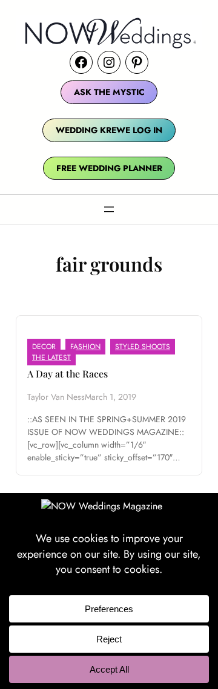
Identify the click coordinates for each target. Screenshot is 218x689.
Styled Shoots (142, 346)
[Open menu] (109, 209)
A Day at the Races (67, 373)
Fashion (85, 346)
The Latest (51, 357)
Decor (44, 346)
